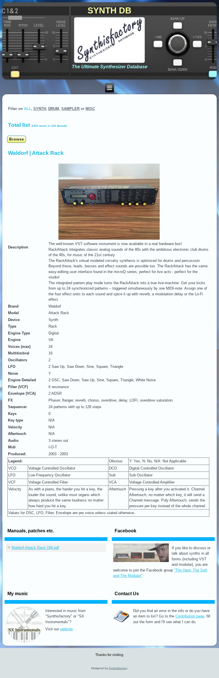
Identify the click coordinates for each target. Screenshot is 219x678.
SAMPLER (70, 109)
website (66, 629)
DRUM (53, 109)
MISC (90, 109)
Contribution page (189, 616)
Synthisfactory (118, 668)
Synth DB (109, 10)
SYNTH (39, 109)
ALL (27, 109)
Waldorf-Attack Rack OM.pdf (35, 547)
